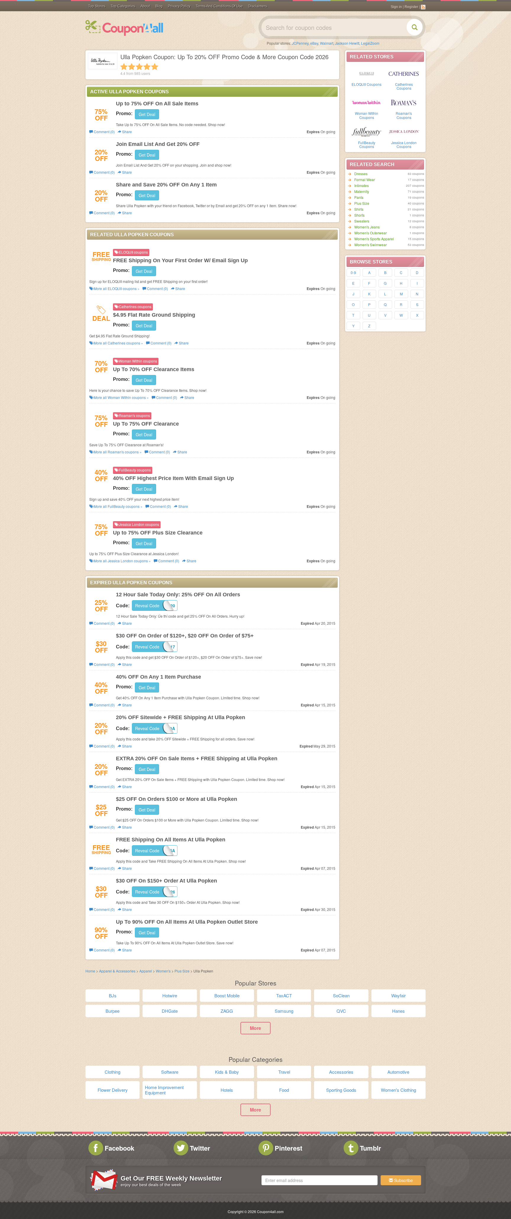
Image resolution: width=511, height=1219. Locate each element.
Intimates (361, 185)
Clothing (112, 1072)
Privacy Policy (179, 6)
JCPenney (300, 43)
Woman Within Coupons (366, 115)
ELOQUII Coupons (366, 84)
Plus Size (361, 203)
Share (126, 131)
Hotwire (169, 995)
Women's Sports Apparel (374, 238)
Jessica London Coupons (404, 144)
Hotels (227, 1090)
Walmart (326, 43)
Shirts (358, 209)
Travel (284, 1072)
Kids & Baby (227, 1072)
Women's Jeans (367, 226)
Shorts (359, 215)
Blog (159, 6)
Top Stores (96, 6)
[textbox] (319, 1180)
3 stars (139, 66)
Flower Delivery (113, 1090)
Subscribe (403, 1180)
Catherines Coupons (404, 86)
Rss (423, 7)
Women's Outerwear (370, 232)
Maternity (361, 191)
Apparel (146, 970)
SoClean (341, 995)
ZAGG (227, 1011)
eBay (314, 43)
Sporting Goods (341, 1090)
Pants (358, 197)
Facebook (119, 1148)
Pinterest (288, 1148)
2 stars (131, 66)
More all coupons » (116, 288)
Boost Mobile (227, 995)
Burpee (112, 1011)
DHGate (170, 1011)
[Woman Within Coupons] (366, 102)
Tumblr (370, 1148)
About (145, 6)
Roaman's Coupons (404, 115)
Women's (164, 970)
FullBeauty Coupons (366, 144)
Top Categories (123, 6)
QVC (341, 1011)
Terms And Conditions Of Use (219, 6)
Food (284, 1090)
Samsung (284, 1011)
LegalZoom (370, 43)
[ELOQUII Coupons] (366, 73)
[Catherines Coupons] (404, 73)
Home (90, 970)
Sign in (396, 7)
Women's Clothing (398, 1090)
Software (169, 1072)
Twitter (200, 1148)
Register (411, 7)
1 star (123, 66)
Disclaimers (257, 6)
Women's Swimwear (370, 244)
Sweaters (361, 220)
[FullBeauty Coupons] (366, 131)
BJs (113, 995)
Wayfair (398, 995)
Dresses (361, 173)
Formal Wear (364, 179)
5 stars (154, 66)
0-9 (353, 272)
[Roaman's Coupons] (404, 102)
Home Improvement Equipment (164, 1090)
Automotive (398, 1072)
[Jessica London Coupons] (404, 131)
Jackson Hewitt (347, 43)
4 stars (147, 66)
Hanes (398, 1011)
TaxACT (284, 995)
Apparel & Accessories (117, 970)
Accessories (341, 1072)
